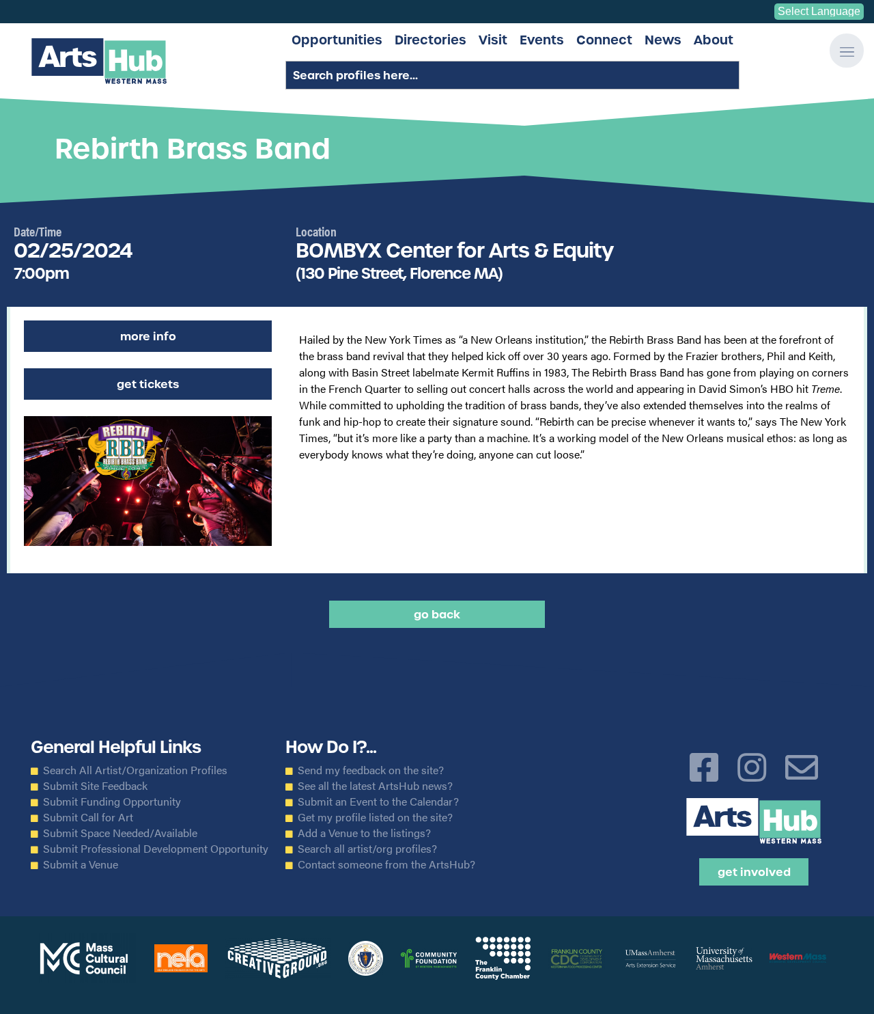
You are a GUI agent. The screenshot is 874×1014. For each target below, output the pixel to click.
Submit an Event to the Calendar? (378, 801)
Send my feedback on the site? (371, 770)
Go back (437, 614)
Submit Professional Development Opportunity (155, 848)
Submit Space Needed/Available (120, 832)
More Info (148, 336)
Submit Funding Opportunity (112, 801)
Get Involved (754, 871)
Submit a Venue (80, 864)
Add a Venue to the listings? (364, 832)
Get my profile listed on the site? (375, 817)
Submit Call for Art (88, 817)
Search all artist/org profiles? (367, 848)
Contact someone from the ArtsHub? (386, 864)
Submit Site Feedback (95, 785)
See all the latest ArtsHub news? (375, 785)
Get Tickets (148, 384)
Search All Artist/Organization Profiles (135, 770)
